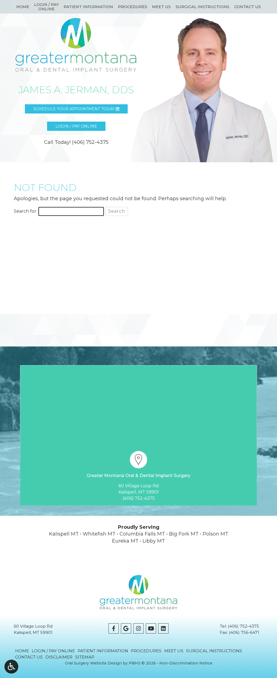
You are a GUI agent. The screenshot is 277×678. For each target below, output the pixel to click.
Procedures (132, 7)
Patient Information (88, 7)
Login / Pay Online (53, 650)
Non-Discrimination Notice (185, 663)
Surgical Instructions (202, 7)
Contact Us (247, 7)
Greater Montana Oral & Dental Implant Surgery (138, 475)
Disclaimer (58, 657)
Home (22, 7)
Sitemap (84, 657)
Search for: (25, 211)
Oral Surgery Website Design (93, 663)
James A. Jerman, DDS (76, 90)
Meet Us (161, 7)
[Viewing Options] (11, 666)
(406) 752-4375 (139, 498)
